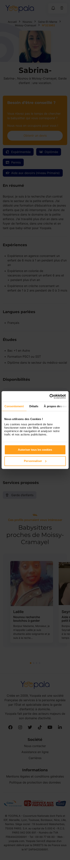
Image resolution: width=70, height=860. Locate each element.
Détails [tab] (33, 406)
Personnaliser (33, 461)
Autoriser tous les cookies (35, 449)
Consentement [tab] (14, 406)
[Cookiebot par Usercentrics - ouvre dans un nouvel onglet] (50, 396)
